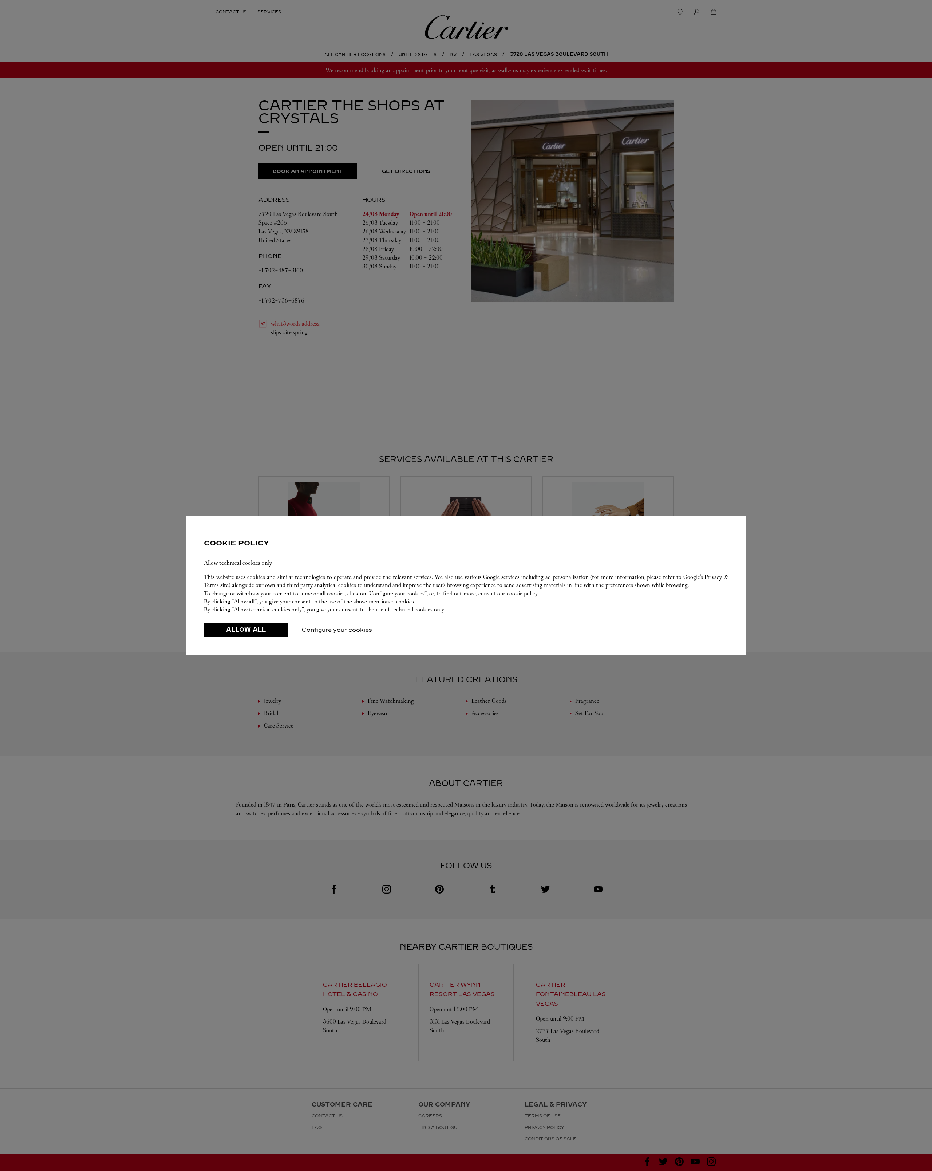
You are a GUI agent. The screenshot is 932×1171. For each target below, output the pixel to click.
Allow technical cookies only (238, 562)
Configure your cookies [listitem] (337, 629)
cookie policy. (522, 593)
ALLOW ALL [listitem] (246, 629)
